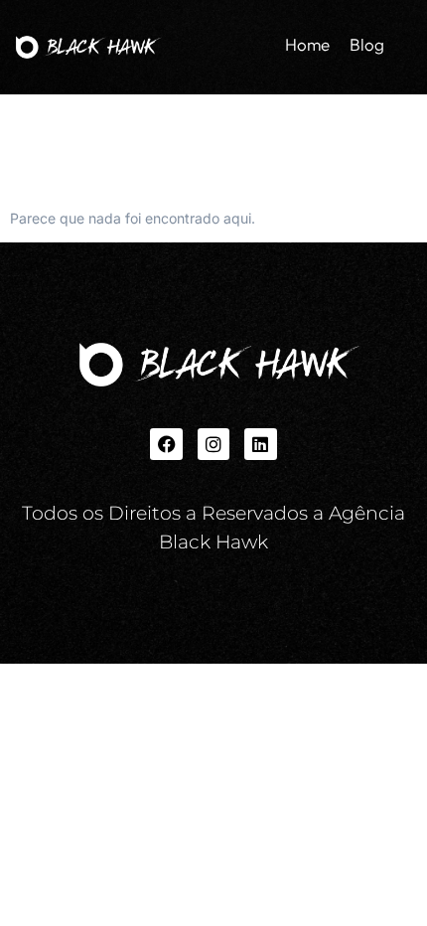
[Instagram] (213, 444)
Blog (367, 44)
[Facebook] (166, 444)
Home (307, 44)
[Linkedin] (260, 444)
